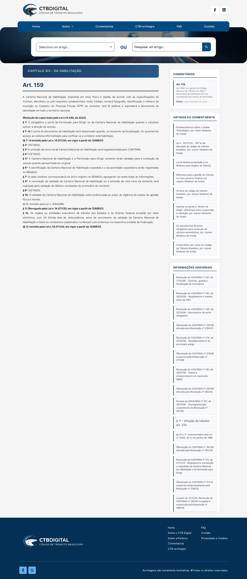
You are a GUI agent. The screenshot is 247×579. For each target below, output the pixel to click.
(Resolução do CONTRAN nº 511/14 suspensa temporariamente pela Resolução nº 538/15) (194, 485)
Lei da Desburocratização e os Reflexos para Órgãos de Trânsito (193, 164)
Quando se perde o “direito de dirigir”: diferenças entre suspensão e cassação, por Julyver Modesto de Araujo (195, 211)
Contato (209, 26)
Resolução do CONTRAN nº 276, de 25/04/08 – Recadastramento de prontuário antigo (194, 341)
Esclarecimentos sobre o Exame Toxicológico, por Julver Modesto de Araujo (193, 130)
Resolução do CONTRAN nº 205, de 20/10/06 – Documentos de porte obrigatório (195, 312)
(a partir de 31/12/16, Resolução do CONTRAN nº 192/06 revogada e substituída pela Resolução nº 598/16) (194, 503)
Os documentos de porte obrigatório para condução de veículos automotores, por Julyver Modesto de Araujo (194, 230)
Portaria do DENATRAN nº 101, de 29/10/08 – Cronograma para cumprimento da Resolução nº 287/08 (193, 406)
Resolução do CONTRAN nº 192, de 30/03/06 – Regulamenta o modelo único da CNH (194, 296)
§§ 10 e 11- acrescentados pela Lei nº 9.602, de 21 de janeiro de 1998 (194, 436)
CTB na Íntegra (144, 26)
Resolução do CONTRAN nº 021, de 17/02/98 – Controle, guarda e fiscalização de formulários (194, 280)
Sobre (66, 26)
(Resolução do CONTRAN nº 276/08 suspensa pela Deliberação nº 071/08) (195, 356)
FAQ (179, 26)
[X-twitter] (32, 570)
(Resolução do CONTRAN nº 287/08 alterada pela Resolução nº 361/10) (195, 390)
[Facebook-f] (215, 10)
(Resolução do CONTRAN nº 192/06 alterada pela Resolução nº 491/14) (195, 449)
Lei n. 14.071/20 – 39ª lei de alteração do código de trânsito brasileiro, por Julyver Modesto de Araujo (194, 148)
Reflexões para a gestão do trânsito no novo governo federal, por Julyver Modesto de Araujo (195, 178)
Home (36, 26)
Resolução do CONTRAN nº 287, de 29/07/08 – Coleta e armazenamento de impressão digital (194, 374)
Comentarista (104, 26)
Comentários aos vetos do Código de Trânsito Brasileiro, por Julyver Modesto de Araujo (194, 248)
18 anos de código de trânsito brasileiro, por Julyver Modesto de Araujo (194, 194)
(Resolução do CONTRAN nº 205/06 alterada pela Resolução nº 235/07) (195, 327)
